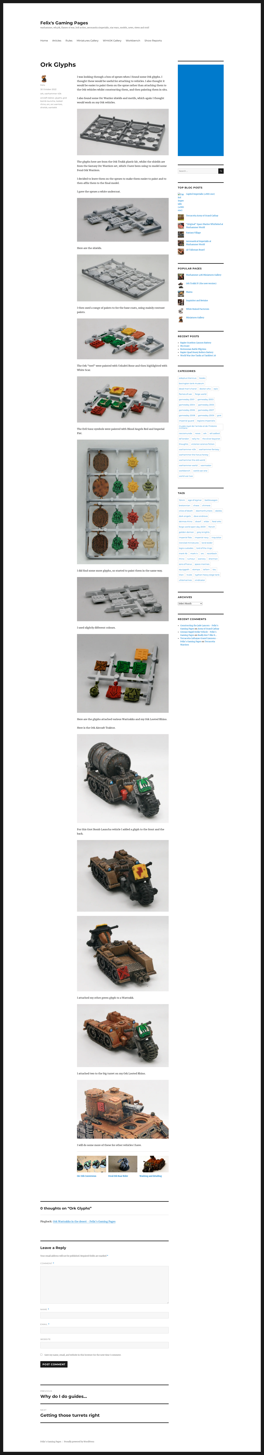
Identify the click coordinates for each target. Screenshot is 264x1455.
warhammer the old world (192, 460)
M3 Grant (184, 346)
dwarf (198, 521)
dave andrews (201, 516)
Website (45, 1339)
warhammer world (188, 465)
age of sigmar (195, 500)
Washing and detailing (150, 1176)
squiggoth (184, 569)
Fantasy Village (193, 232)
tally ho (195, 438)
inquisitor (216, 537)
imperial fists (185, 537)
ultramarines (185, 580)
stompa (196, 569)
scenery (202, 559)
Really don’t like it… (207, 635)
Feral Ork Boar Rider (118, 1176)
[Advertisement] (201, 110)
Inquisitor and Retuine (197, 300)
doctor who (205, 388)
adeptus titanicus (187, 378)
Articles (56, 40)
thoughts (183, 444)
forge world (200, 394)
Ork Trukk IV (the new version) (201, 283)
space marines (202, 564)
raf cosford (215, 433)
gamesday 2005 (206, 404)
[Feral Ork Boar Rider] (123, 1164)
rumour (191, 559)
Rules (69, 40)
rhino (181, 559)
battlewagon (211, 500)
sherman (213, 559)
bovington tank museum (191, 383)
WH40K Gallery (112, 40)
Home (44, 40)
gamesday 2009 (206, 415)
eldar (206, 521)
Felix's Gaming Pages (64, 22)
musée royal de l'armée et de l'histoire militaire (198, 427)
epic (216, 388)
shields (43, 107)
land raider (207, 543)
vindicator (200, 580)
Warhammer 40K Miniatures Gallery (203, 275)
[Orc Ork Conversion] (91, 1164)
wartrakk (52, 107)
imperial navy (202, 537)
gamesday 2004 (187, 404)
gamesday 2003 (205, 399)
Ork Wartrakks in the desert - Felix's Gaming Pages (84, 1221)
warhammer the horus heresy (193, 454)
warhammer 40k (52, 93)
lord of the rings (204, 548)
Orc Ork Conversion (86, 1176)
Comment (47, 1263)
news (197, 433)
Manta (189, 292)
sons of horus (185, 564)
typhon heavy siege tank (207, 575)
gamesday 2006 (187, 410)
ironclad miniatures (189, 543)
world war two (186, 476)
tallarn (206, 569)
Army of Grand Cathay (208, 628)
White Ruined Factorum (197, 309)
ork (42, 93)
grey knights (203, 532)
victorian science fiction (203, 444)
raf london (184, 438)
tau (214, 569)
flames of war (185, 394)
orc (48, 104)
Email (45, 1324)
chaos (196, 505)
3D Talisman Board (195, 250)
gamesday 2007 (206, 410)
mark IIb (183, 553)
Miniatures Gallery (88, 40)
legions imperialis (206, 420)
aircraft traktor (47, 98)
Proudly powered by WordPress (79, 1441)
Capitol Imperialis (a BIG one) (200, 194)
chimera (206, 505)
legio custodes (186, 548)
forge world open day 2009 (192, 527)
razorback (212, 553)
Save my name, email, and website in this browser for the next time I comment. (82, 1355)
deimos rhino (185, 521)
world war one (200, 470)
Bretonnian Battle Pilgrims (193, 349)
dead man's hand (187, 388)
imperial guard (186, 420)
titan (181, 575)
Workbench (133, 40)
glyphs (58, 98)
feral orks (216, 521)
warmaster (206, 465)
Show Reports (153, 40)
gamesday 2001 (186, 399)
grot (219, 415)
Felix (42, 85)
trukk (189, 575)
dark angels (185, 516)
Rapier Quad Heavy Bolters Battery (196, 352)
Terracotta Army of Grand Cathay (202, 215)
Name (44, 1309)
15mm (182, 500)
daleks (218, 511)
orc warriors (56, 104)
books (202, 378)
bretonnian (184, 505)
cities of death (186, 511)
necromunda (185, 433)
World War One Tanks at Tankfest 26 (198, 355)
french (212, 527)
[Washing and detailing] (154, 1164)
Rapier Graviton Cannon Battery (195, 342)
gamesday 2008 (187, 415)
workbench (184, 470)
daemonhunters (204, 511)
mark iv (194, 553)
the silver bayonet (211, 438)
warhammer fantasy (209, 449)
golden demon (186, 532)
